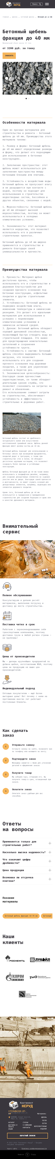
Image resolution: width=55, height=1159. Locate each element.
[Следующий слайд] (48, 78)
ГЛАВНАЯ (6, 17)
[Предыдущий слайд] (6, 78)
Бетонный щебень (27, 17)
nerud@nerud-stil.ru (18, 1113)
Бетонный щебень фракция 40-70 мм (21, 916)
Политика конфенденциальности (34, 1148)
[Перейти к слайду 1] (26, 98)
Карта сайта (12, 1149)
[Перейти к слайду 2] (28, 98)
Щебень (15, 17)
